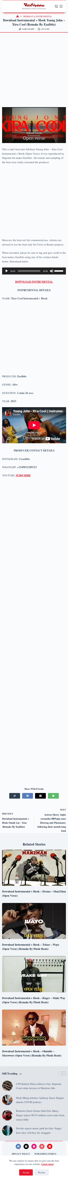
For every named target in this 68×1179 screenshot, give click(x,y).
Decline (41, 1172)
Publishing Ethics (45, 1154)
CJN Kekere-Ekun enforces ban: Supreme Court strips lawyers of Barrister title (38, 1086)
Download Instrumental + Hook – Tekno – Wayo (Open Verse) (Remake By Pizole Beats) (30, 946)
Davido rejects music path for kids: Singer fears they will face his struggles (39, 1130)
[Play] (6, 271)
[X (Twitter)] (40, 796)
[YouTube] (49, 1146)
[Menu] (61, 6)
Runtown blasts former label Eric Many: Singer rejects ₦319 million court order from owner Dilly (40, 1115)
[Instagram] (34, 1146)
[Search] (56, 6)
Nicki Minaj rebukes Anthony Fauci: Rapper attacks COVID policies (40, 1100)
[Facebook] (27, 796)
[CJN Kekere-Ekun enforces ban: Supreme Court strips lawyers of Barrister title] (7, 1086)
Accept (26, 1172)
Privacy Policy (21, 1154)
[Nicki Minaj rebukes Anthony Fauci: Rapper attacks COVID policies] (7, 1100)
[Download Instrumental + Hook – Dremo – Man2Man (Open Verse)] (34, 868)
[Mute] (51, 271)
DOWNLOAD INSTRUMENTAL (34, 282)
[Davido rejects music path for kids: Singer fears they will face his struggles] (7, 1130)
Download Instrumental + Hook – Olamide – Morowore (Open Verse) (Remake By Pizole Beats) (31, 1053)
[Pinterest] (41, 1146)
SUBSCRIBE (23, 475)
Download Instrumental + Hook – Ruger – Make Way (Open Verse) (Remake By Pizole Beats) (33, 1000)
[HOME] (17, 16)
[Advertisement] (34, 71)
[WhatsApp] (53, 796)
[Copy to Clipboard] (14, 796)
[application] (34, 270)
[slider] (59, 270)
